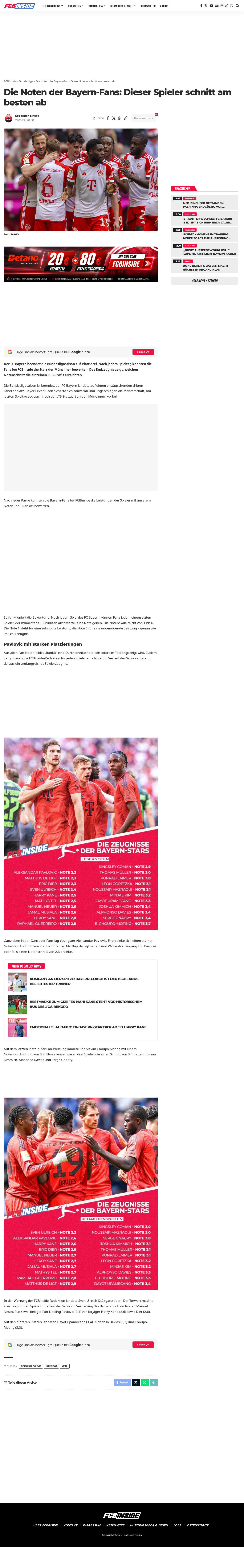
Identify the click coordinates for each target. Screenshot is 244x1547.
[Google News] (217, 6)
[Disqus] (81, 1444)
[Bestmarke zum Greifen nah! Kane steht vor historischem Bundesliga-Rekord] (17, 1004)
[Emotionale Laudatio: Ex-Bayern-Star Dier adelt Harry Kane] (17, 1027)
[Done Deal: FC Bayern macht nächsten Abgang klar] (204, 265)
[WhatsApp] (231, 6)
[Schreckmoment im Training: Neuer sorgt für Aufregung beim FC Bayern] (204, 233)
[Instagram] (222, 6)
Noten (64, 1366)
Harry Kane (51, 1366)
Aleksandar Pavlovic (31, 1366)
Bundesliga (26, 81)
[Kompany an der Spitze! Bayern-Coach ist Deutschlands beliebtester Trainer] (17, 982)
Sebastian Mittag (27, 115)
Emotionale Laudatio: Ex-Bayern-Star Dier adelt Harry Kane (88, 1027)
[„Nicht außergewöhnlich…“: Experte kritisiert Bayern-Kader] (204, 249)
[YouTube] (211, 6)
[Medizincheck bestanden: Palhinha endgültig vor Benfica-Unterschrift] (204, 202)
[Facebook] (201, 6)
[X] (206, 6)
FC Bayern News (189, 198)
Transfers (188, 261)
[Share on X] (113, 118)
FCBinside (10, 81)
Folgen (141, 352)
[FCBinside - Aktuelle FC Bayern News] (19, 6)
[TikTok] (226, 6)
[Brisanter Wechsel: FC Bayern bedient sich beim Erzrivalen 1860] (204, 218)
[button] (237, 5)
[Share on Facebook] (108, 118)
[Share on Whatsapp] (119, 118)
